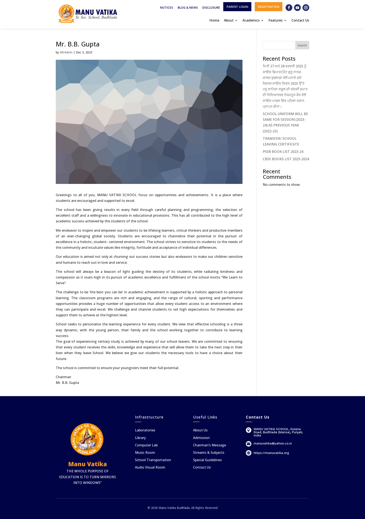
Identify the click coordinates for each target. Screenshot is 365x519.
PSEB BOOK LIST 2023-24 (283, 151)
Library (140, 437)
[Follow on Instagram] (305, 7)
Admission (201, 437)
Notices (166, 8)
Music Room (145, 452)
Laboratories (145, 430)
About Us (200, 430)
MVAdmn (66, 52)
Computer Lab (146, 445)
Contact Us (300, 20)
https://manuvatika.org (271, 453)
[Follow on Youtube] (297, 7)
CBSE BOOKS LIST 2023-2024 (286, 159)
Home (214, 20)
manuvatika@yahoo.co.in (273, 443)
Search (302, 45)
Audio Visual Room (150, 467)
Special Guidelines (207, 460)
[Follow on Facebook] (289, 7)
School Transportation (153, 460)
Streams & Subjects (208, 452)
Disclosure (211, 8)
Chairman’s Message (209, 445)
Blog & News (188, 8)
